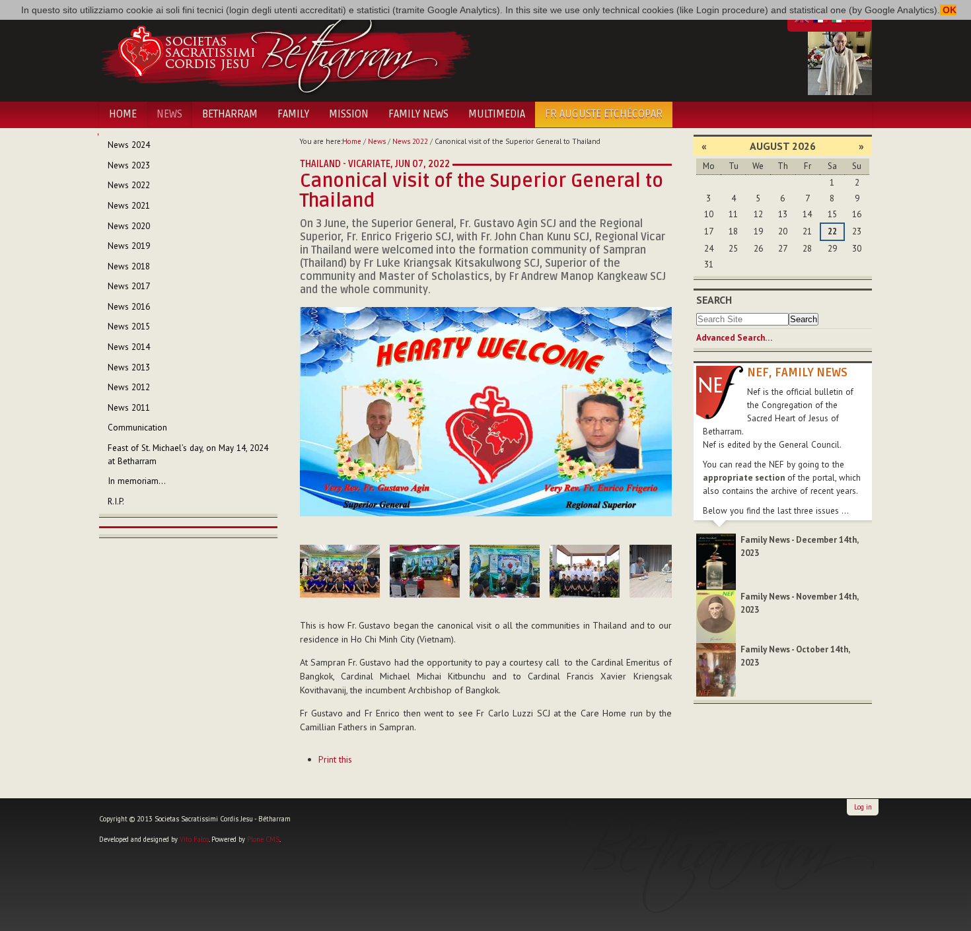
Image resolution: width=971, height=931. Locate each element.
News (169, 114)
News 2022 (410, 141)
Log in (863, 806)
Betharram (230, 114)
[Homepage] (285, 51)
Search (714, 299)
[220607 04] (505, 571)
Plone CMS (263, 839)
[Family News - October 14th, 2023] (716, 669)
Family (293, 114)
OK (948, 10)
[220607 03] (425, 571)
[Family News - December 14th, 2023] (716, 561)
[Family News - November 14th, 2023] (716, 615)
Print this (335, 759)
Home (123, 114)
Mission (349, 114)
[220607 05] (585, 571)
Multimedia (496, 114)
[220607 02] (340, 571)
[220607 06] (664, 571)
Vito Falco (194, 839)
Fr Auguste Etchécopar (604, 114)
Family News (418, 114)
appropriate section (744, 477)
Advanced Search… (734, 337)
